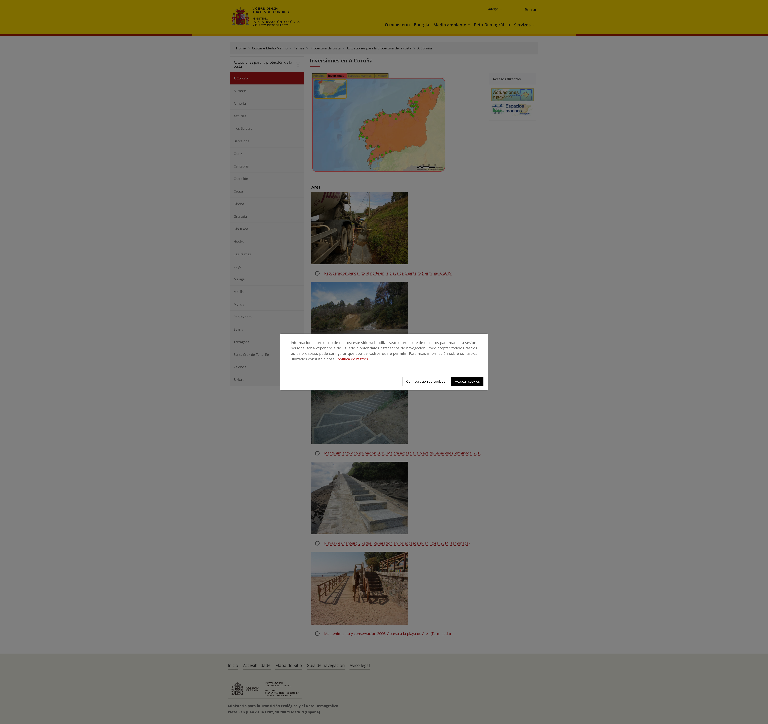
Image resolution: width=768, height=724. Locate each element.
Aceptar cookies (467, 381)
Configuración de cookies (425, 381)
